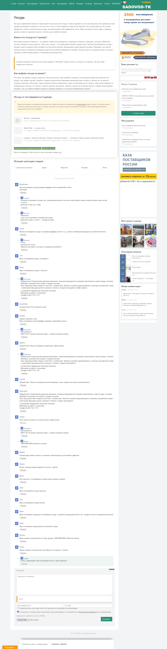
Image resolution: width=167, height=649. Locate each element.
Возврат (80, 4)
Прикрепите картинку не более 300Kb (31, 616)
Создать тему (138, 113)
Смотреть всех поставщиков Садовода (27, 148)
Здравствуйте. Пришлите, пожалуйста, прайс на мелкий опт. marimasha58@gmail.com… (137, 304)
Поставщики (32, 4)
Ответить (23, 193)
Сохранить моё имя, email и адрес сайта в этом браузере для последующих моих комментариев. (48, 608)
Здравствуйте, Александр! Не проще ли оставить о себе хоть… (138, 294)
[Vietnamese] (155, 78)
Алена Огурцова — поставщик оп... (142, 279)
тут (60, 152)
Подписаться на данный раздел (87, 612)
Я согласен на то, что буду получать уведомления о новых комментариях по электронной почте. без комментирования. (65, 612)
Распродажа (62, 4)
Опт (53, 4)
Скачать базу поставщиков (141, 262)
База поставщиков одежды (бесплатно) (141, 257)
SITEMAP (116, 4)
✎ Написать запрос (34, 644)
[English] (148, 78)
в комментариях (81, 104)
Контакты (98, 4)
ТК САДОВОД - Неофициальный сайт (83, 633)
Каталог (21, 4)
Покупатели (45, 4)
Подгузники (136, 267)
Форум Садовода (129, 84)
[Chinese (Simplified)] (145, 78)
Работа (72, 4)
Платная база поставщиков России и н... (144, 274)
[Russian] (152, 78)
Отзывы (88, 4)
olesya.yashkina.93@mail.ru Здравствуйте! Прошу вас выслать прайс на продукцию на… (138, 314)
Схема (13, 4)
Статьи (107, 4)
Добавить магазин (48, 148)
